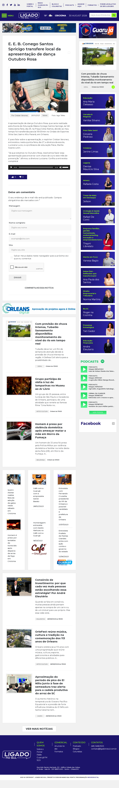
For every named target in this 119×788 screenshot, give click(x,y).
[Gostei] (13, 177)
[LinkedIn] (19, 5)
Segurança (40, 449)
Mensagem (14, 206)
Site (11, 245)
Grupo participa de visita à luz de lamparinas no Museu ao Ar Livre (50, 372)
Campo (39, 705)
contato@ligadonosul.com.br (104, 738)
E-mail (12, 234)
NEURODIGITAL (93, 766)
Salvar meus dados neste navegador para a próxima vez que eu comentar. (41, 257)
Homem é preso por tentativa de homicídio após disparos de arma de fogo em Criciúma (12, 537)
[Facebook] (7, 5)
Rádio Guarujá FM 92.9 (43, 5)
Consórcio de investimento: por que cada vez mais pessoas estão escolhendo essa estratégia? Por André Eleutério (50, 577)
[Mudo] (60, 167)
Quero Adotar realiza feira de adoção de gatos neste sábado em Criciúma (12, 491)
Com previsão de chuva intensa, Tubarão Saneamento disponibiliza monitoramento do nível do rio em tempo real (51, 322)
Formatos (92, 5)
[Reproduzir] (11, 167)
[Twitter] (11, 5)
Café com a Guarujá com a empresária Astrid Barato (38, 484)
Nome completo (17, 223)
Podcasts (69, 5)
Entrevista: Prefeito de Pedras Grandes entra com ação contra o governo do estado (63, 530)
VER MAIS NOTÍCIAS (39, 717)
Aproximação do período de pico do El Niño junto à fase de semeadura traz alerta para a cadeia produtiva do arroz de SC (51, 674)
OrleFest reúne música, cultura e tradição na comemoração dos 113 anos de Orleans (51, 625)
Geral (40, 355)
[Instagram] (3, 5)
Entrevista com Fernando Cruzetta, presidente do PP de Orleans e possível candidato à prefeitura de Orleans (64, 493)
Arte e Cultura (42, 400)
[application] (39, 167)
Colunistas (40, 608)
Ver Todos (98, 412)
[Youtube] (15, 5)
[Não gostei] (20, 177)
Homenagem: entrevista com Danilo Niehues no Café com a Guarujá (39, 518)
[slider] (65, 167)
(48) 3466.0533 (97, 735)
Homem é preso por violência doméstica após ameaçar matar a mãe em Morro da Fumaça (50, 420)
